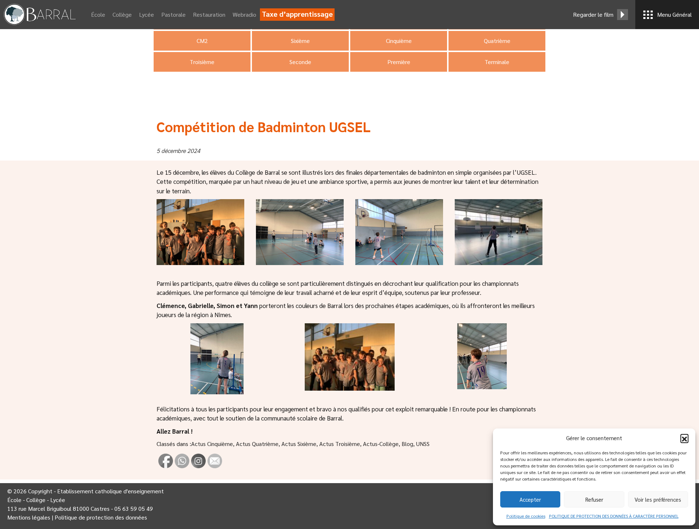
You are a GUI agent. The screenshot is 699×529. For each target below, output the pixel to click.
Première (398, 62)
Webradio (244, 14)
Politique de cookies (525, 516)
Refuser (594, 499)
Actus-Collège (381, 443)
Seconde (300, 62)
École (98, 14)
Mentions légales (28, 517)
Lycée (146, 14)
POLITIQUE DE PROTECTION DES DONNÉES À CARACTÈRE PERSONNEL (614, 516)
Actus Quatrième (257, 443)
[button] (684, 438)
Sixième (300, 40)
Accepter (530, 499)
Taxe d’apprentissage (297, 14)
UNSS (423, 443)
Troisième (202, 62)
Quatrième (497, 40)
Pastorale (173, 14)
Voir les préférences (658, 499)
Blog (407, 443)
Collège (122, 14)
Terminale (497, 62)
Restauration (209, 14)
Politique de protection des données (101, 517)
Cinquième (399, 40)
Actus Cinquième (212, 443)
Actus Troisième (339, 443)
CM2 (202, 40)
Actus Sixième (298, 443)
